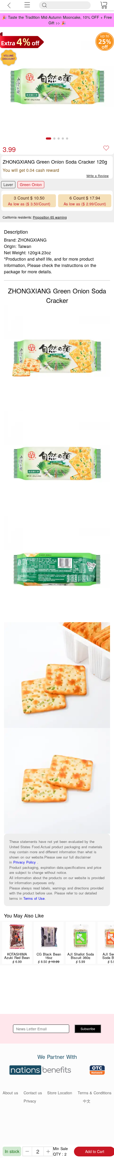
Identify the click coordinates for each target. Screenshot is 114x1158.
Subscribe (88, 1028)
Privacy (30, 1101)
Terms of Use (34, 898)
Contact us (33, 1092)
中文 (86, 1101)
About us (10, 1092)
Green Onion (31, 184)
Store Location (59, 1092)
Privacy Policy (24, 862)
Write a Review (97, 175)
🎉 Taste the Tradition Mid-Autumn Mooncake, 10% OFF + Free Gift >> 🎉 (57, 20)
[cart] (103, 5)
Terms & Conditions (94, 1092)
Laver (8, 184)
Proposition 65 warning (50, 217)
